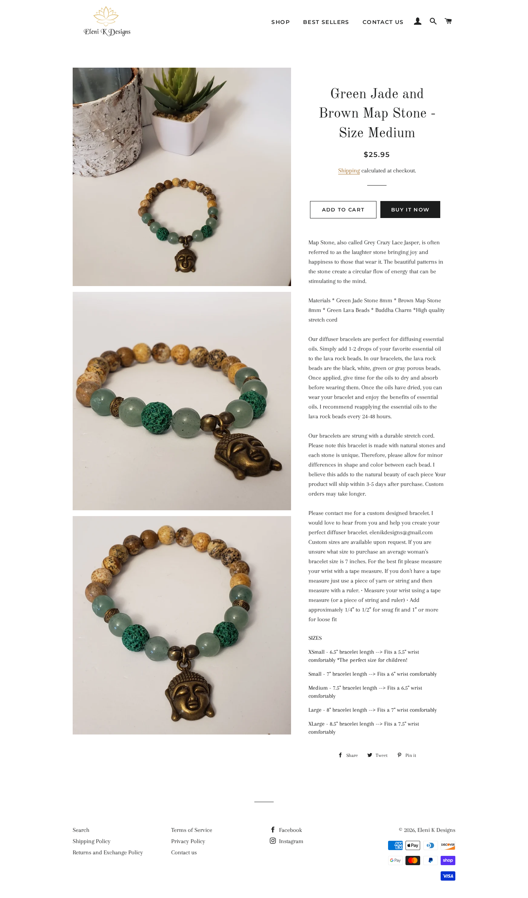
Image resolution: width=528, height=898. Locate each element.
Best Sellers (326, 22)
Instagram (290, 841)
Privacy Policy (188, 841)
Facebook (290, 829)
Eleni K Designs (436, 829)
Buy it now (410, 209)
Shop (280, 22)
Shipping (349, 170)
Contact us (383, 22)
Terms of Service (191, 829)
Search (81, 829)
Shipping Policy (92, 841)
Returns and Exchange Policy (108, 852)
